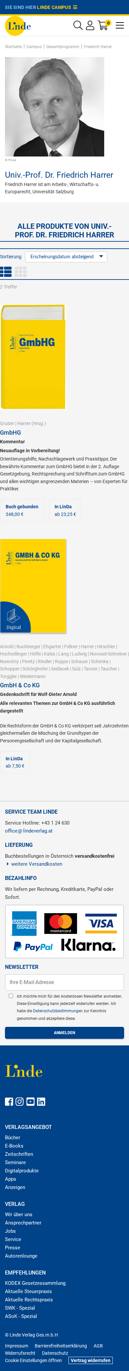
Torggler (8, 676)
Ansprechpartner (23, 1223)
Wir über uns (18, 1214)
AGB (98, 1345)
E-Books (14, 1146)
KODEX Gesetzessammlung (35, 1283)
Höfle (35, 653)
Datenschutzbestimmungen (58, 1011)
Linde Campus (55, 7)
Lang (63, 653)
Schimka (99, 661)
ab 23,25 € (65, 510)
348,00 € (22, 510)
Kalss (49, 653)
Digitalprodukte (22, 1171)
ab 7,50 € (15, 762)
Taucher (109, 668)
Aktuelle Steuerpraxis (28, 1291)
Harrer (23, 423)
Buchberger (28, 646)
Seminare (15, 1162)
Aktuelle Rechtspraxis (29, 1300)
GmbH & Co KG (20, 685)
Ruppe (61, 661)
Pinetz (28, 661)
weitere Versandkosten (36, 864)
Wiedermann (33, 676)
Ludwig (79, 653)
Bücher (12, 1138)
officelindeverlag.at (29, 831)
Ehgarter (52, 646)
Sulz (76, 668)
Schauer (79, 661)
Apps (10, 1179)
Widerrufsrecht (20, 1353)
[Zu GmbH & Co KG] (33, 585)
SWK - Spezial (20, 1308)
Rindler (45, 661)
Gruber (7, 423)
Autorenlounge (21, 1256)
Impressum (16, 1345)
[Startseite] (18, 25)
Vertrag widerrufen (90, 1360)
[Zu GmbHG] (33, 356)
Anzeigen (15, 1187)
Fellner (71, 646)
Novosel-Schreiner (108, 653)
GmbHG (10, 432)
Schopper (10, 668)
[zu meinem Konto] (90, 27)
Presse (12, 1248)
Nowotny (9, 661)
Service (13, 1239)
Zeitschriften (19, 1154)
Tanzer (91, 668)
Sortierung (11, 256)
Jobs (10, 1231)
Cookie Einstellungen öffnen (33, 1360)
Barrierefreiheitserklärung (61, 1345)
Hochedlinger (13, 653)
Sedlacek (60, 668)
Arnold (7, 646)
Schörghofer (35, 668)
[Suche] (78, 27)
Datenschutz (55, 1353)
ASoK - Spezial (21, 1316)
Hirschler (106, 646)
